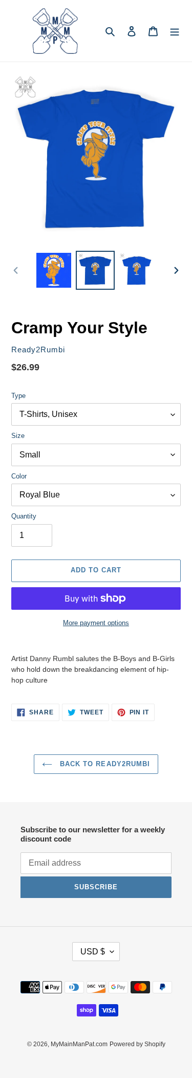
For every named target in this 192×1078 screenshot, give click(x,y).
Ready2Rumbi (38, 350)
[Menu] (174, 31)
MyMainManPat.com (79, 1044)
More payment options (96, 623)
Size (18, 436)
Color (19, 476)
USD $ (92, 951)
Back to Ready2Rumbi (103, 764)
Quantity (23, 516)
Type (18, 396)
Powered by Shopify (137, 1044)
